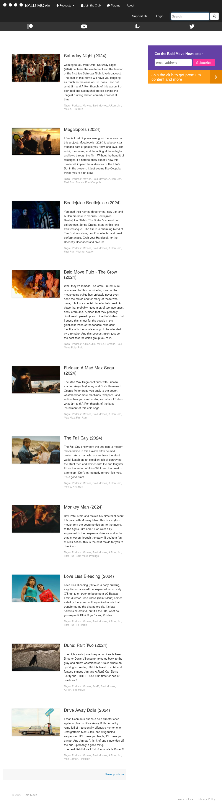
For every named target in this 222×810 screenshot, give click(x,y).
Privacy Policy (207, 799)
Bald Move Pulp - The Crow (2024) (90, 274)
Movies (87, 105)
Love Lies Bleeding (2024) (89, 576)
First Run (77, 109)
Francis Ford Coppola (88, 182)
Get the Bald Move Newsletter (179, 54)
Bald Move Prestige (87, 555)
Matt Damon (71, 758)
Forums (115, 5)
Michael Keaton (85, 251)
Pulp (80, 347)
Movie (67, 109)
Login (159, 16)
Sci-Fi (96, 686)
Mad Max (69, 417)
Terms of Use (184, 799)
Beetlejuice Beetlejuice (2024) (92, 202)
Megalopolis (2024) (82, 129)
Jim (119, 105)
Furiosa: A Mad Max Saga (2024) (89, 370)
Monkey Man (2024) (83, 507)
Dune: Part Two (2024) (86, 645)
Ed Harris (81, 624)
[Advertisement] (185, 114)
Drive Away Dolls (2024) (87, 710)
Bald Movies (100, 105)
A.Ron (112, 105)
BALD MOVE (37, 5)
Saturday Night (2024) (85, 55)
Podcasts (65, 5)
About (130, 5)
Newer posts (114, 774)
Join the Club (92, 5)
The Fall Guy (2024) (83, 438)
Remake (110, 344)
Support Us (139, 16)
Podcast (77, 105)
